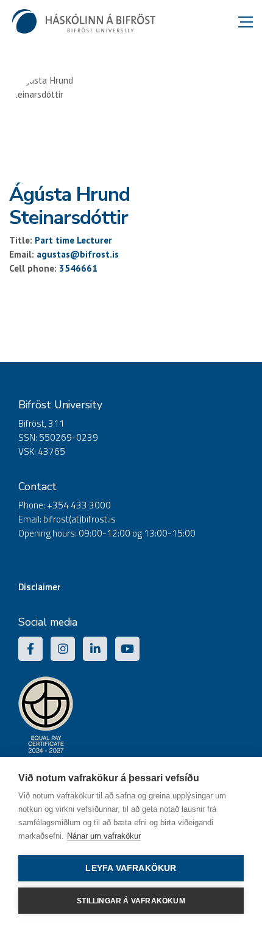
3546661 (78, 268)
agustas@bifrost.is (78, 254)
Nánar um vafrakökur (104, 835)
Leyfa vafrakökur (130, 868)
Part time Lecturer (73, 240)
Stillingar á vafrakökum (131, 901)
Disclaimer (39, 587)
